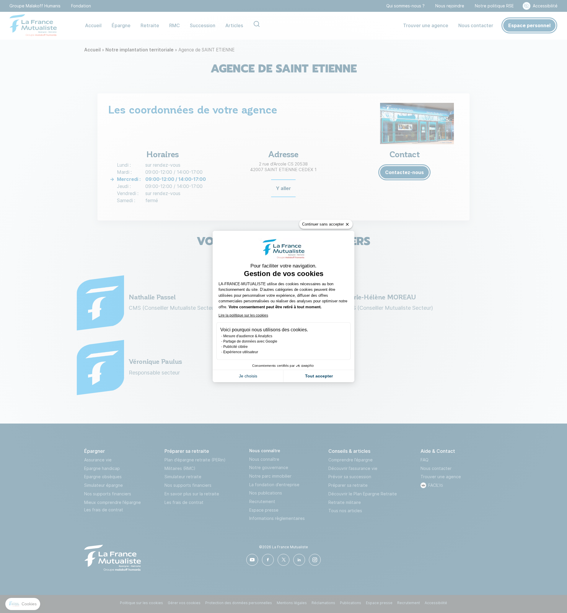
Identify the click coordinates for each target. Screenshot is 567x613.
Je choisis (248, 376)
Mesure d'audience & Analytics (247, 336)
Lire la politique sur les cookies (243, 315)
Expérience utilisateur (240, 352)
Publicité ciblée (235, 347)
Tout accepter (319, 376)
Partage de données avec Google (250, 341)
